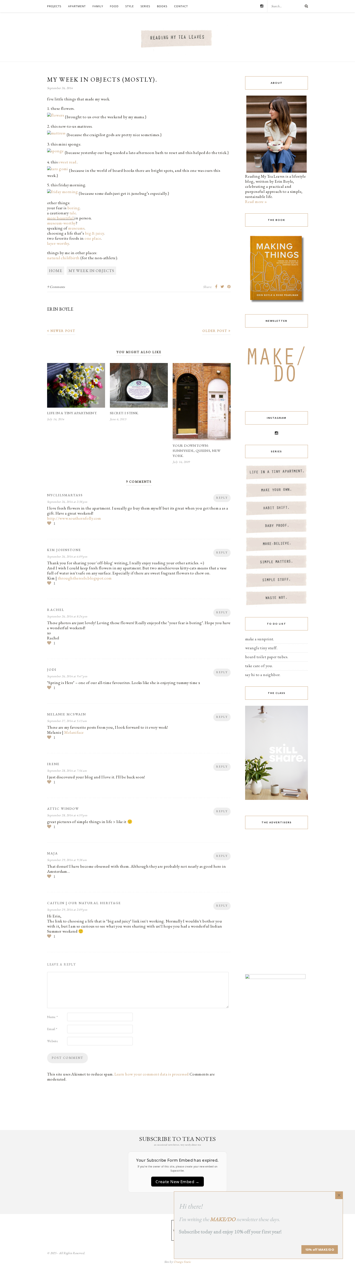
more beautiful (60, 218)
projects (54, 6)
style (129, 6)
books (162, 6)
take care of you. (259, 665)
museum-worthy (61, 223)
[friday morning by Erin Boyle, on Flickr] (62, 193)
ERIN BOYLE (60, 309)
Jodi (52, 669)
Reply (222, 498)
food (114, 6)
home (55, 270)
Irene (53, 764)
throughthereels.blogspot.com (85, 578)
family (97, 6)
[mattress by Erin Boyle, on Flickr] (56, 134)
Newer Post (62, 331)
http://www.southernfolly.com (74, 518)
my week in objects (91, 270)
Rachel (55, 610)
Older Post (215, 331)
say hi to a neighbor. (263, 674)
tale (73, 213)
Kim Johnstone (64, 550)
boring (73, 207)
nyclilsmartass (65, 495)
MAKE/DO (222, 1219)
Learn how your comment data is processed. (152, 1074)
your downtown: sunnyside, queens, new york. (196, 450)
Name (52, 1017)
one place (93, 238)
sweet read (67, 162)
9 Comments (56, 287)
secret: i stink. (124, 413)
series (145, 6)
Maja (52, 853)
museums (76, 228)
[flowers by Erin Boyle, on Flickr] (55, 116)
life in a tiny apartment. (72, 413)
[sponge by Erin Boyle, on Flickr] (55, 152)
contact (181, 6)
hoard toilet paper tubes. (266, 656)
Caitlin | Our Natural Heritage (84, 903)
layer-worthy (58, 243)
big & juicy (94, 233)
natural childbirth (63, 257)
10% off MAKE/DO (319, 1249)
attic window (63, 808)
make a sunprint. (259, 639)
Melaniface (74, 732)
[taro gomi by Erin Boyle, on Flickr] (57, 170)
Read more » (256, 201)
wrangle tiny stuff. (261, 647)
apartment (77, 6)
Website (52, 1041)
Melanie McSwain (66, 714)
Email (52, 1029)
